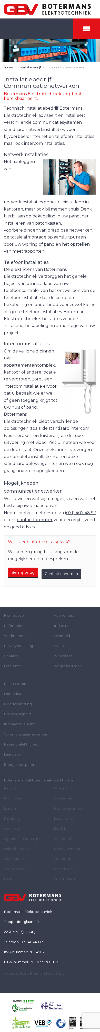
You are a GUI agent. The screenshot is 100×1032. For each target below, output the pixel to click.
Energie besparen (19, 764)
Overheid (62, 636)
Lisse (8, 879)
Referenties (14, 626)
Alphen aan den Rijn (21, 839)
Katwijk (10, 788)
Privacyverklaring (18, 646)
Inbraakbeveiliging (20, 724)
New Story (55, 973)
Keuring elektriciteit (21, 744)
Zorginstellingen (68, 666)
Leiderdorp (63, 818)
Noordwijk (13, 798)
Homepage (14, 615)
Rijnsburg (12, 818)
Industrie (61, 626)
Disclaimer (13, 666)
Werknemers (15, 636)
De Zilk (60, 828)
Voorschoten (15, 869)
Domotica (12, 694)
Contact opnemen (61, 573)
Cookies (11, 656)
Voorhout (12, 828)
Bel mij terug (23, 572)
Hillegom (61, 788)
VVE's (59, 646)
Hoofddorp (63, 869)
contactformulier (35, 519)
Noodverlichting (18, 704)
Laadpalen (13, 754)
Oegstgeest (14, 859)
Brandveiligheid (17, 714)
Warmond (62, 839)
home (8, 67)
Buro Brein (29, 973)
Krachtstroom (15, 684)
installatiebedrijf (29, 67)
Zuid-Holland (65, 879)
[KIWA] (72, 1023)
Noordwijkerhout (69, 808)
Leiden (10, 808)
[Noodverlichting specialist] (23, 1006)
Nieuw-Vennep (67, 849)
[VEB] (43, 1023)
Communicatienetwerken (26, 734)
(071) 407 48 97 (80, 512)
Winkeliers (63, 656)
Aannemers (64, 615)
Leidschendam (17, 849)
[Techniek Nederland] (52, 1006)
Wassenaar (63, 798)
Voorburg (62, 859)
